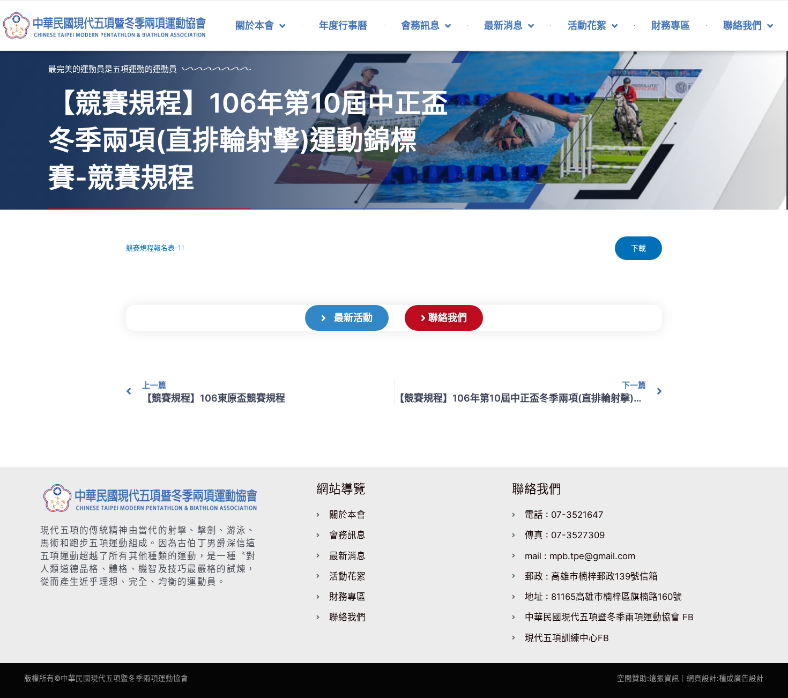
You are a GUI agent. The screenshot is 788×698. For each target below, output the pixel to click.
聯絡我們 (742, 25)
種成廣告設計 (741, 678)
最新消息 (503, 25)
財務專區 (670, 25)
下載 (638, 248)
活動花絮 (587, 25)
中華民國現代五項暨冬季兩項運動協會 (124, 678)
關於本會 (254, 25)
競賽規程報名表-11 (155, 248)
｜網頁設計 (698, 678)
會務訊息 (420, 25)
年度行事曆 (343, 25)
